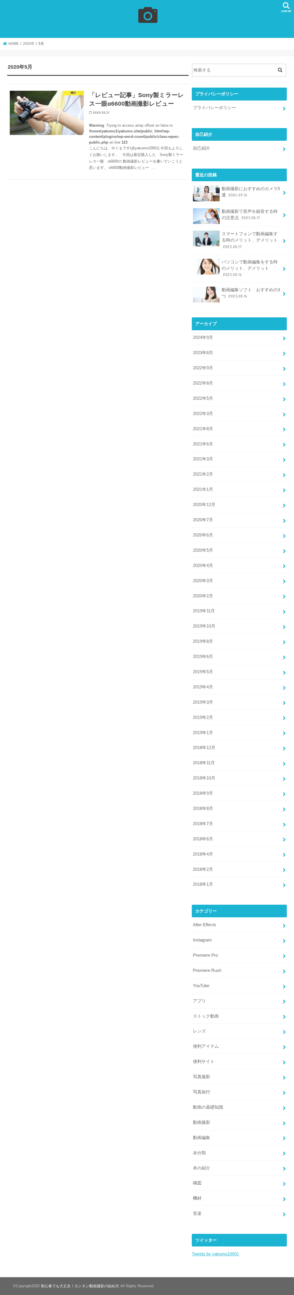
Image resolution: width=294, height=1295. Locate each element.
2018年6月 (203, 839)
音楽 (197, 1213)
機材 (197, 1198)
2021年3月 (203, 459)
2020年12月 (204, 504)
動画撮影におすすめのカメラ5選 (251, 191)
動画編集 (201, 1137)
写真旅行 (201, 1092)
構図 (197, 1183)
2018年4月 (203, 854)
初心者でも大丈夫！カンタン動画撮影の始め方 (80, 1286)
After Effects (204, 924)
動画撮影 (201, 1122)
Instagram (202, 940)
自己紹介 (201, 148)
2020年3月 (203, 580)
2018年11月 (204, 763)
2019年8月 (203, 641)
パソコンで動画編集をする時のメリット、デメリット (250, 268)
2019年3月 (203, 702)
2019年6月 (203, 656)
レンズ (199, 1031)
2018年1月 (203, 884)
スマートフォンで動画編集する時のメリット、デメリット (250, 240)
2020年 (28, 43)
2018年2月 (203, 869)
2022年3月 (203, 413)
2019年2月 (203, 717)
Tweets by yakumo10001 (215, 1254)
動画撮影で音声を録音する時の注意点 (250, 214)
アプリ (199, 1001)
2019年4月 (203, 687)
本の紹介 (201, 1168)
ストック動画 (206, 1016)
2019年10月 (204, 626)
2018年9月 (203, 793)
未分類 (199, 1153)
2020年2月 (203, 596)
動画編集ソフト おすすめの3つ (251, 292)
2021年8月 (203, 428)
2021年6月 (203, 444)
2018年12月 (204, 747)
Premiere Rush (207, 970)
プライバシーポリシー (214, 107)
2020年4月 (203, 565)
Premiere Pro (205, 955)
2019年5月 (203, 671)
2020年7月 (203, 520)
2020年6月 (203, 535)
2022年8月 (203, 383)
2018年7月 (203, 823)
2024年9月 (203, 337)
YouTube (201, 985)
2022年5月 (203, 398)
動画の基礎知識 (208, 1107)
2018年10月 (204, 778)
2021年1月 (203, 489)
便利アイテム (206, 1046)
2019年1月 (203, 732)
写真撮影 (201, 1076)
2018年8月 (203, 808)
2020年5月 (203, 550)
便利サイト (203, 1061)
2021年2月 (203, 474)
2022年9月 (203, 368)
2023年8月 (203, 352)
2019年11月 (204, 611)
